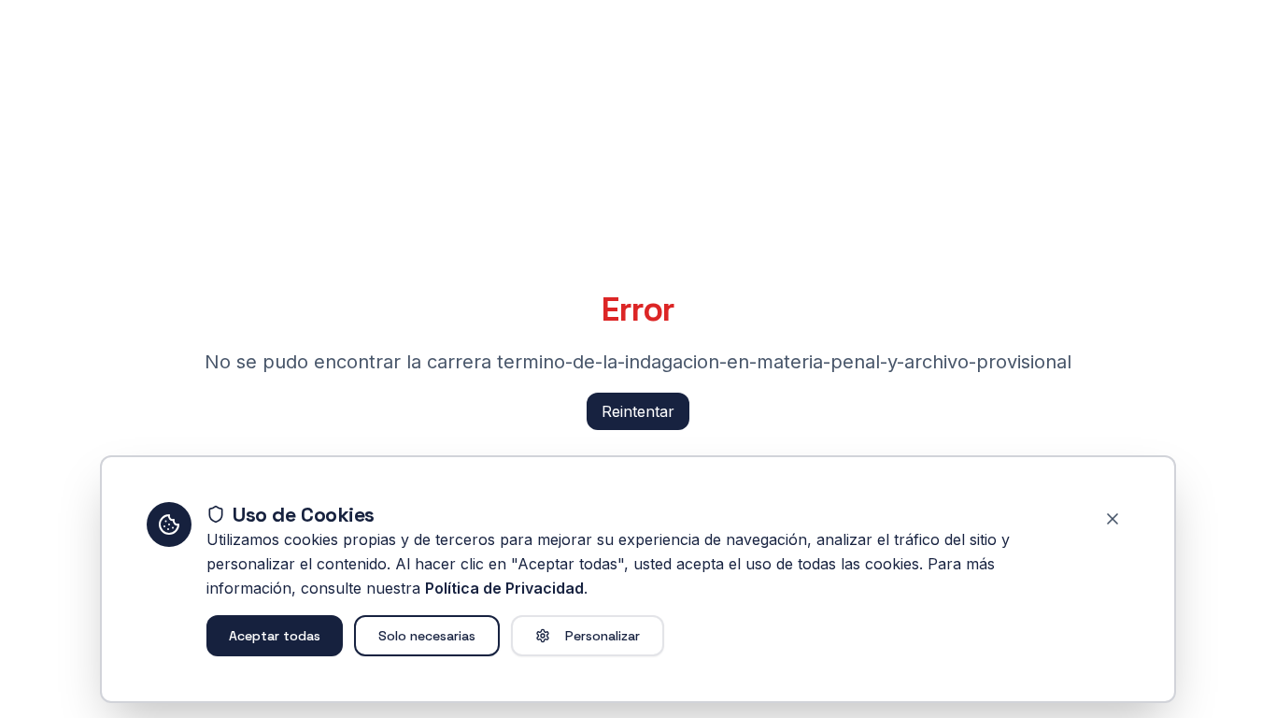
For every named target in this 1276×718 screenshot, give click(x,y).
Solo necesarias (426, 635)
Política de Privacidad (504, 588)
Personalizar (602, 635)
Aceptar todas (274, 635)
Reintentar (638, 411)
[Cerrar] (1112, 519)
